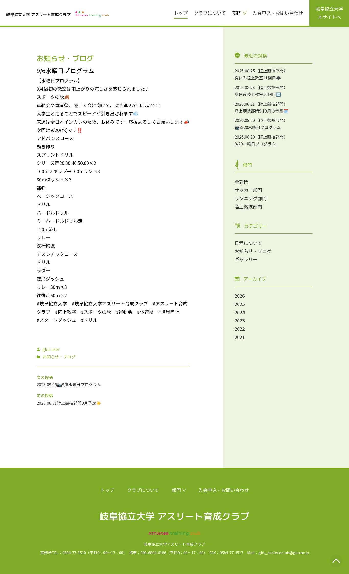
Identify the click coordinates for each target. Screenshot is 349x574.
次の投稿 (45, 377)
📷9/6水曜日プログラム (79, 384)
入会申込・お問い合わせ (277, 12)
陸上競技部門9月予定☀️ (79, 403)
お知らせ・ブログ (253, 251)
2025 (240, 304)
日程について (248, 243)
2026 (240, 295)
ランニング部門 (251, 198)
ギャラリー (246, 259)
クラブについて (210, 12)
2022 (240, 328)
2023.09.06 (47, 384)
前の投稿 (45, 395)
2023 (240, 320)
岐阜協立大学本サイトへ (329, 12)
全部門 (241, 181)
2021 (240, 337)
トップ (181, 12)
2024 (240, 312)
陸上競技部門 (248, 206)
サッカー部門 (248, 189)
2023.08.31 (47, 403)
